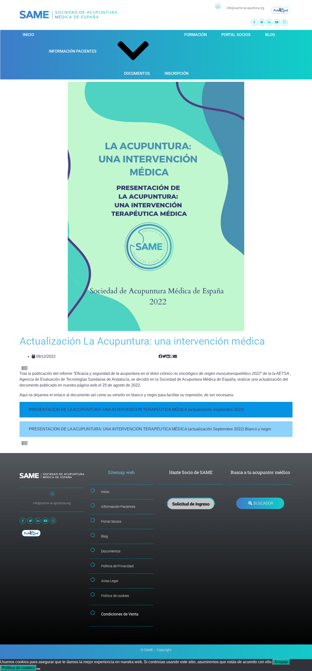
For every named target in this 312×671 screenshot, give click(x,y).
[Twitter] (262, 22)
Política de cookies (115, 596)
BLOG (270, 34)
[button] (160, 356)
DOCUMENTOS (137, 73)
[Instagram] (284, 22)
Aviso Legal (109, 581)
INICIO (28, 34)
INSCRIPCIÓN (176, 73)
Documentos (110, 551)
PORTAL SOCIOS (236, 34)
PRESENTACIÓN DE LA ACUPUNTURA (65, 409)
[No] (38, 669)
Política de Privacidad (117, 566)
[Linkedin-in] (269, 22)
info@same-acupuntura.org (245, 8)
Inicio (105, 492)
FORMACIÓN (195, 34)
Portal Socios (111, 521)
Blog (104, 536)
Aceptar (281, 662)
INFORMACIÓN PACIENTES (73, 51)
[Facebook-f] (254, 22)
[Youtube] (277, 22)
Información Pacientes (118, 507)
